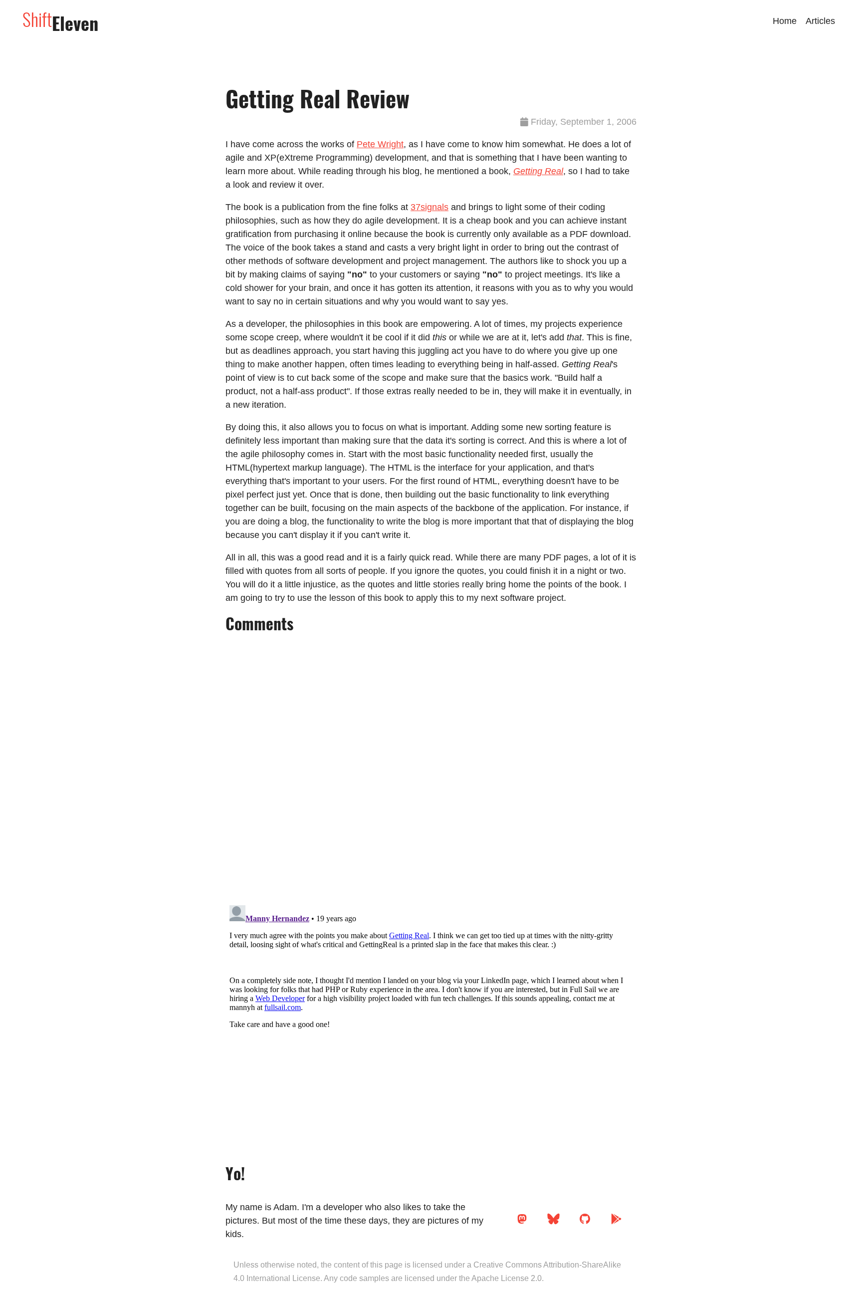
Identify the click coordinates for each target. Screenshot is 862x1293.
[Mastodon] (522, 1223)
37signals (429, 207)
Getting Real (538, 171)
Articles (820, 21)
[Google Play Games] (616, 1223)
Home (785, 21)
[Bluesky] (553, 1223)
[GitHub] (585, 1223)
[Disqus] (431, 766)
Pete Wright (380, 144)
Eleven (60, 23)
